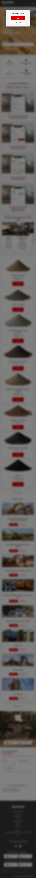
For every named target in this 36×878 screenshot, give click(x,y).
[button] (18, 18)
